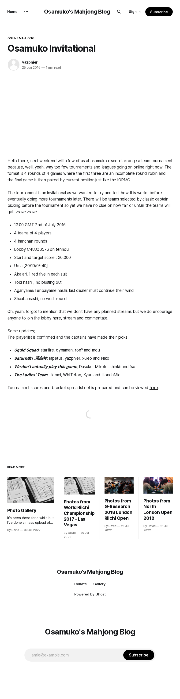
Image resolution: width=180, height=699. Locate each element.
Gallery (99, 584)
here (56, 318)
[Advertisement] (90, 113)
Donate (80, 584)
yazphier (30, 62)
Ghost (100, 594)
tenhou (62, 249)
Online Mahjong (21, 38)
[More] (26, 11)
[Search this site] (119, 11)
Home (12, 11)
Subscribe (159, 12)
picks (123, 337)
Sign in (135, 11)
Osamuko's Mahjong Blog (77, 11)
